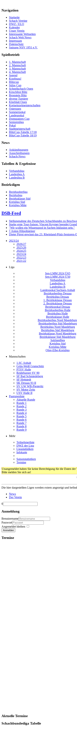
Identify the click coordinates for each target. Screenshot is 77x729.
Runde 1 (21, 403)
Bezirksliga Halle (57, 313)
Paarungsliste (16, 396)
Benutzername (10, 518)
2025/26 (21, 247)
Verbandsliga (57, 280)
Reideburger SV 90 (27, 372)
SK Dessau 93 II (26, 382)
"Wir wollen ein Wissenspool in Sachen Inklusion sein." (42, 227)
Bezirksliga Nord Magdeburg (57, 326)
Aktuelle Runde (25, 399)
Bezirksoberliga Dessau (58, 293)
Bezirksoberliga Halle (57, 310)
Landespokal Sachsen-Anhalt (57, 290)
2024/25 (21, 250)
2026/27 (21, 244)
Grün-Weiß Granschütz (30, 366)
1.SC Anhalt (23, 362)
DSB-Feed (11, 213)
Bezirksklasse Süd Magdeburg (58, 336)
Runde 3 (21, 409)
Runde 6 (21, 419)
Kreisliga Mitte (57, 346)
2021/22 (21, 260)
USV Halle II (24, 392)
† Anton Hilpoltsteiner (22, 231)
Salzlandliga (57, 340)
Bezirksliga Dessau (57, 296)
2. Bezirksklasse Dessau (57, 303)
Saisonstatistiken (26, 459)
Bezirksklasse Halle (57, 316)
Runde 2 (21, 406)
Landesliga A (57, 283)
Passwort (6, 522)
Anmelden (8, 530)
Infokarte (21, 452)
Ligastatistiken (24, 449)
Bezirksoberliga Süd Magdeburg (57, 323)
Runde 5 (21, 416)
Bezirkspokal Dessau (57, 306)
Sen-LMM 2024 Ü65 (57, 273)
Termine (21, 462)
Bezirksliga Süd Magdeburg (57, 330)
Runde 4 (21, 413)
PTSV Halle (23, 369)
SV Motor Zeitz (25, 389)
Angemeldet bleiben (13, 526)
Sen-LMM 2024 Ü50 (57, 276)
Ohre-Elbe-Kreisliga (58, 350)
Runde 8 (21, 426)
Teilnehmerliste (25, 442)
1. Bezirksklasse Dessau (57, 300)
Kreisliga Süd (58, 343)
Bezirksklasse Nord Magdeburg (57, 333)
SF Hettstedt (23, 379)
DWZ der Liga (25, 445)
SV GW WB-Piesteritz (29, 386)
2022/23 (21, 257)
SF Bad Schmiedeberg (29, 376)
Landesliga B (57, 286)
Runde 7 (21, 423)
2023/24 (14, 240)
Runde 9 (21, 429)
